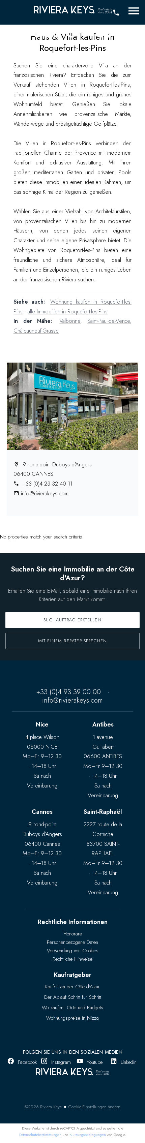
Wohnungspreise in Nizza (72, 1018)
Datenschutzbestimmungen (40, 1134)
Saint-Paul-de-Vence (108, 321)
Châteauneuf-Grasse (36, 331)
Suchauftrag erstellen (73, 620)
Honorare (72, 933)
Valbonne (69, 321)
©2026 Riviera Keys (43, 1107)
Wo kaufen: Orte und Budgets (72, 1007)
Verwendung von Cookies (72, 950)
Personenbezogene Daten (72, 942)
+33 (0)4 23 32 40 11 (46, 484)
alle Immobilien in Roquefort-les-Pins (68, 311)
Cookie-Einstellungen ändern (94, 1107)
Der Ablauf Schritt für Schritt (72, 997)
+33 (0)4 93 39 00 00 (68, 692)
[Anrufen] (116, 13)
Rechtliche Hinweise (72, 959)
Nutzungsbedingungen (87, 1134)
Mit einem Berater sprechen (72, 641)
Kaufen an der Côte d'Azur (72, 986)
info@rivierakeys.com (44, 493)
